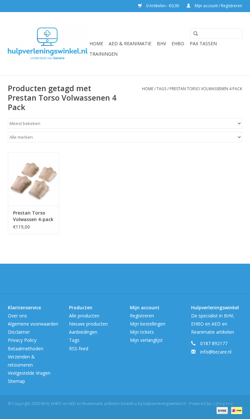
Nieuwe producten (88, 324)
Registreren (142, 316)
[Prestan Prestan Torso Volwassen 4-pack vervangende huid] (33, 179)
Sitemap (16, 381)
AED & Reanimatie (130, 43)
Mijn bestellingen (147, 324)
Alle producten (84, 316)
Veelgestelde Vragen (29, 373)
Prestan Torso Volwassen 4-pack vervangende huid (33, 216)
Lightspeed (222, 403)
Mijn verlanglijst (146, 340)
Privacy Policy (22, 340)
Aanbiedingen (83, 332)
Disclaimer (19, 332)
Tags (161, 88)
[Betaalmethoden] (221, 410)
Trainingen (104, 54)
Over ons (17, 316)
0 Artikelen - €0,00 (162, 5)
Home (96, 43)
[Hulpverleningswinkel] (48, 43)
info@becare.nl (215, 352)
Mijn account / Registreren (218, 5)
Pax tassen (203, 43)
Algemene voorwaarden (33, 324)
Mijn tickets (142, 332)
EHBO (178, 43)
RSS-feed (78, 348)
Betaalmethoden (25, 348)
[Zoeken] (193, 33)
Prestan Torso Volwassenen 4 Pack (206, 88)
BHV (161, 43)
